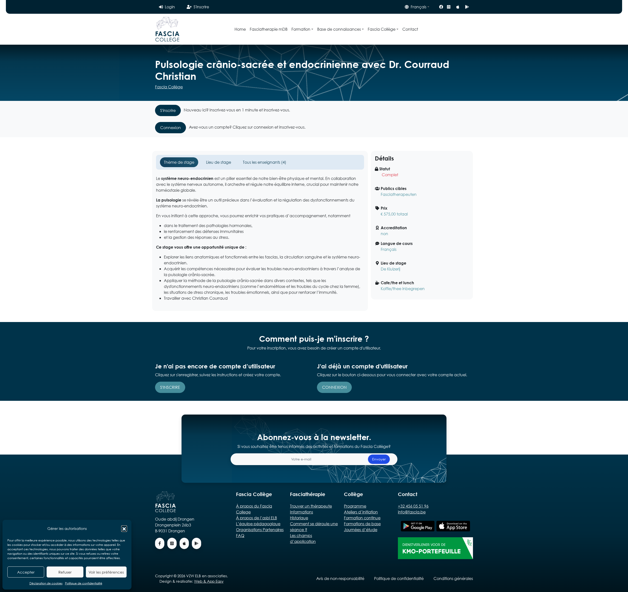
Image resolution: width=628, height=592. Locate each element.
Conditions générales (453, 578)
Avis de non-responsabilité (340, 578)
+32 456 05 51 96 (413, 506)
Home (240, 29)
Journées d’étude (360, 529)
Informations (301, 511)
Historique (299, 517)
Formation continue (362, 517)
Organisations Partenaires (260, 529)
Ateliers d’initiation (361, 511)
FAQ (240, 535)
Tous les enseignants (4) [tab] (264, 162)
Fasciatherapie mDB (269, 29)
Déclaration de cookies (46, 583)
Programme (355, 506)
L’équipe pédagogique (258, 523)
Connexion (170, 127)
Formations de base (362, 523)
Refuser (65, 572)
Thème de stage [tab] (179, 162)
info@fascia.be (412, 511)
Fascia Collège (169, 86)
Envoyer (379, 459)
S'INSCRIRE (170, 387)
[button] (124, 528)
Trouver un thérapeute (311, 506)
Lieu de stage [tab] (218, 162)
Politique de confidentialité (83, 583)
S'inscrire (201, 6)
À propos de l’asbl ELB (256, 517)
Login (170, 6)
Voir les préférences (106, 572)
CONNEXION (334, 387)
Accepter (26, 572)
